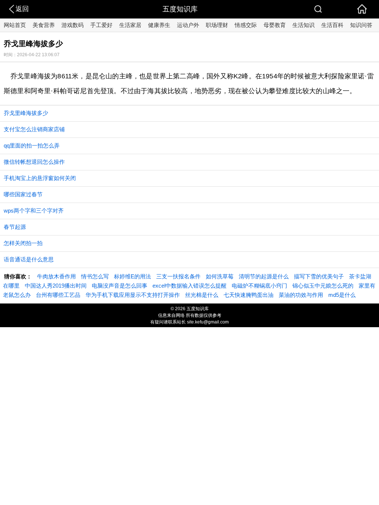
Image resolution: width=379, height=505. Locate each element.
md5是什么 (342, 295)
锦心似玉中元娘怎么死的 (322, 285)
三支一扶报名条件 (178, 276)
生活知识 (303, 25)
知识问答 (361, 25)
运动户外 (188, 25)
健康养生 (159, 25)
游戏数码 (72, 25)
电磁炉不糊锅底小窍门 (259, 285)
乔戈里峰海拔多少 (26, 113)
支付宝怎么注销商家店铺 (34, 129)
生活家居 (130, 25)
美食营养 (44, 25)
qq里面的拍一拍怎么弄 (32, 145)
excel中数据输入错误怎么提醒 (189, 285)
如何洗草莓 (220, 276)
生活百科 (332, 25)
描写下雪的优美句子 (319, 276)
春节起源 (15, 227)
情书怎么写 (95, 276)
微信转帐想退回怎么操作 (34, 162)
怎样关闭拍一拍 (23, 243)
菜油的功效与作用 (301, 295)
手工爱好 (101, 25)
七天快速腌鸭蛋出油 (249, 295)
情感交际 (246, 25)
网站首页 (15, 25)
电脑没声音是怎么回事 (119, 285)
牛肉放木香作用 (56, 276)
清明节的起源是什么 (264, 276)
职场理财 (217, 25)
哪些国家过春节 (23, 194)
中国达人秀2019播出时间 (56, 285)
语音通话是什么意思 (29, 259)
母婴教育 (275, 25)
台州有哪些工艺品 (58, 295)
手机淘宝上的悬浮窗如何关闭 (40, 178)
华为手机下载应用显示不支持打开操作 (132, 295)
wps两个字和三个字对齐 (34, 210)
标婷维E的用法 (132, 276)
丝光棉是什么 (201, 295)
